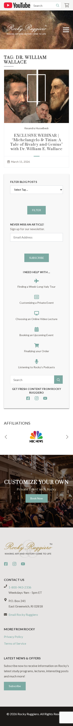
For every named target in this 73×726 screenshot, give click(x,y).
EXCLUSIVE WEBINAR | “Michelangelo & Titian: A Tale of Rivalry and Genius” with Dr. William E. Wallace (36, 142)
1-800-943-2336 (20, 587)
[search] (57, 5)
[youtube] (45, 398)
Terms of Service (15, 643)
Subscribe (36, 257)
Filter (36, 210)
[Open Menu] (66, 30)
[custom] (28, 398)
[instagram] (37, 398)
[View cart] (66, 5)
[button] (6, 437)
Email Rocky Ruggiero (23, 614)
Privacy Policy (13, 636)
